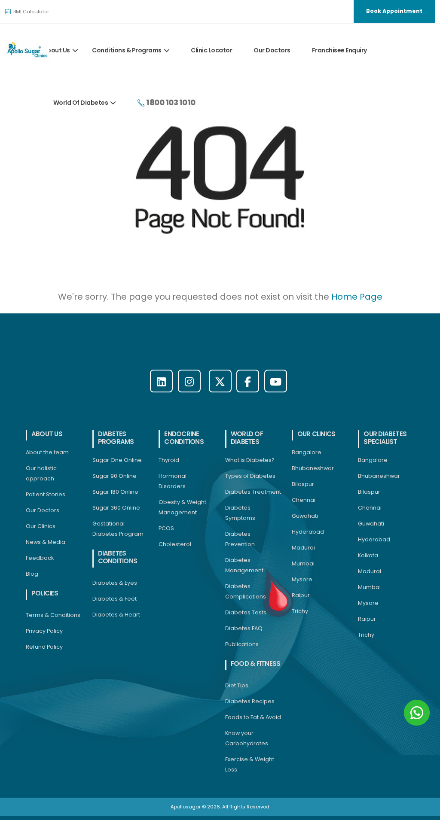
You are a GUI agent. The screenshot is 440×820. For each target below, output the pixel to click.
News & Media (45, 542)
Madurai (303, 547)
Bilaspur (303, 484)
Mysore (302, 579)
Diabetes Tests (245, 612)
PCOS (166, 528)
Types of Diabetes (250, 476)
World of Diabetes (247, 437)
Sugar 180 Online (115, 491)
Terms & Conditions (53, 615)
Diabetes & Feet (114, 598)
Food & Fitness (255, 663)
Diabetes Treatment (253, 491)
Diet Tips (236, 685)
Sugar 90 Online (114, 476)
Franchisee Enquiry (339, 50)
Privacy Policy (44, 631)
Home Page (356, 297)
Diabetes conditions (117, 557)
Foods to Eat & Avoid (253, 717)
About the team (47, 452)
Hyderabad (308, 531)
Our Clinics (40, 526)
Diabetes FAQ (244, 628)
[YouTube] (275, 381)
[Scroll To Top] (425, 810)
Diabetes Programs (116, 437)
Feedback (40, 558)
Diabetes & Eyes (114, 582)
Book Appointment (394, 11)
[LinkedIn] (161, 381)
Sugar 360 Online (116, 507)
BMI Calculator (30, 11)
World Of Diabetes (80, 102)
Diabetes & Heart (116, 614)
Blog (32, 573)
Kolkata (368, 555)
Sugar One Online (117, 460)
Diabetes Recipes (250, 701)
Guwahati (305, 515)
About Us (56, 50)
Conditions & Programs (127, 50)
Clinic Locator (211, 50)
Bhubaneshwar (313, 468)
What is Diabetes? (250, 460)
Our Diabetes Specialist (385, 437)
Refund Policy (44, 646)
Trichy (300, 611)
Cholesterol (175, 544)
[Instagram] (189, 381)
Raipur (301, 595)
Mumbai (303, 563)
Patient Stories (45, 494)
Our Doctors (272, 50)
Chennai (303, 500)
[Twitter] (220, 381)
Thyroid (169, 460)
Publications (242, 644)
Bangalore (306, 452)
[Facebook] (247, 381)
